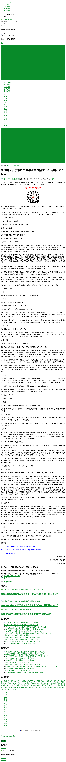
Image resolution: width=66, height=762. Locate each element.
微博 (2, 43)
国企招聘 (7, 6)
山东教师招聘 (29, 681)
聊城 (5, 73)
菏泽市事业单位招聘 (10, 689)
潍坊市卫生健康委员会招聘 (36, 687)
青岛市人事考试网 (22, 687)
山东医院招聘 (5, 681)
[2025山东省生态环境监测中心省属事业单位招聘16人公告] (33, 610)
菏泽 (5, 77)
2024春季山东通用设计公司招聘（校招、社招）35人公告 (21, 625)
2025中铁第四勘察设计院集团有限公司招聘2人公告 (20, 668)
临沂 (5, 54)
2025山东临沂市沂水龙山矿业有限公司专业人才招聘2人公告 (23, 664)
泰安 (5, 69)
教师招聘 (7, 11)
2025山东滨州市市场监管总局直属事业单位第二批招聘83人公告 (29, 605)
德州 (5, 52)
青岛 (5, 50)
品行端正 (13, 687)
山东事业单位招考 (55, 681)
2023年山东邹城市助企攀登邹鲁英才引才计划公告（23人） (23, 641)
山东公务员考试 (21, 683)
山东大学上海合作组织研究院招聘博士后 (17, 635)
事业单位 (7, 4)
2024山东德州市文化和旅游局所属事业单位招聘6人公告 (21, 639)
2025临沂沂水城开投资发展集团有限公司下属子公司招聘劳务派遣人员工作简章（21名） (31, 666)
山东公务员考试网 (37, 683)
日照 (5, 71)
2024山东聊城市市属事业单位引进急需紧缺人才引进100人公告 (24, 631)
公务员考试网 (14, 179)
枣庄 (5, 139)
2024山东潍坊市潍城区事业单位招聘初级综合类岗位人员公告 (23, 637)
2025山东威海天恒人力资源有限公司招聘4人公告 (19, 662)
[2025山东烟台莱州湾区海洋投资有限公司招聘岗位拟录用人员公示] (34, 652)
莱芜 (5, 79)
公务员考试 (7, 2)
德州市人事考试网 (29, 685)
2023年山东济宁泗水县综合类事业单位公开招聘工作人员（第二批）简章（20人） (29, 633)
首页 (5, 46)
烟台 (5, 61)
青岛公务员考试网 (49, 683)
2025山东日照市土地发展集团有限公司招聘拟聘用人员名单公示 (25, 672)
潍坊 (5, 65)
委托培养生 (49, 685)
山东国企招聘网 (11, 683)
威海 (5, 63)
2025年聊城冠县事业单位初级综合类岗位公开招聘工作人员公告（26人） (27, 656)
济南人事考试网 (58, 685)
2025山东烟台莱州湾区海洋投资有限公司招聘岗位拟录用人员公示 (24, 654)
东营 (5, 58)
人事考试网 (45, 681)
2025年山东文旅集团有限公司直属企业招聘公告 (19, 658)
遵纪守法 (29, 683)
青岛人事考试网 (18, 685)
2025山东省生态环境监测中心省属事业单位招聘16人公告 (26, 614)
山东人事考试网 (20, 681)
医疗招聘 (7, 8)
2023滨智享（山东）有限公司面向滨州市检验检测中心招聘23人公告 (25, 627)
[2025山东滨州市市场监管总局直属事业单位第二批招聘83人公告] (33, 601)
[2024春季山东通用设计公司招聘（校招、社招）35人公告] (34, 623)
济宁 (5, 67)
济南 (5, 48)
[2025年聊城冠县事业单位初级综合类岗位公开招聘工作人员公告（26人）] (33, 590)
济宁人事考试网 (14, 165)
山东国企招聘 (38, 681)
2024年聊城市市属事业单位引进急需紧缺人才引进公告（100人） (24, 629)
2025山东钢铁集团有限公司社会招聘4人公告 (18, 670)
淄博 (5, 56)
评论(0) (52, 179)
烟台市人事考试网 (40, 685)
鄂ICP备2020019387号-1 (8, 736)
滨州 (5, 75)
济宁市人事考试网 (14, 576)
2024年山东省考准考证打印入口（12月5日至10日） (21, 643)
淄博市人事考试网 (50, 687)
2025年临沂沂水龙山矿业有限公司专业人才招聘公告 (20, 660)
